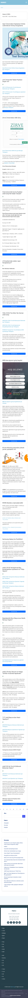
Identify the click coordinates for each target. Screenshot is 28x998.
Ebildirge (4, 933)
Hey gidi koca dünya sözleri (10, 855)
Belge (3, 928)
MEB (3, 955)
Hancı (2, 7)
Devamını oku (14, 73)
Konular (6, 825)
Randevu (4, 957)
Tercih (3, 971)
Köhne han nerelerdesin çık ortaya (12, 851)
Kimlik (3, 949)
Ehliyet (3, 938)
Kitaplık (6, 827)
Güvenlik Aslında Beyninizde (11, 848)
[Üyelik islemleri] (8, 922)
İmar (3, 944)
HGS (3, 965)
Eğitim (3, 935)
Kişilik (3, 951)
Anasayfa (6, 823)
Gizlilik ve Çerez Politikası (15, 995)
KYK (3, 962)
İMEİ (3, 946)
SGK (3, 960)
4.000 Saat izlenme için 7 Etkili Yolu (12, 871)
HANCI (5, 846)
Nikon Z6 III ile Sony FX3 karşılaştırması (13, 857)
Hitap (3, 941)
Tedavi (3, 969)
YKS (3, 976)
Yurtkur (3, 978)
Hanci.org (13, 986)
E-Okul (3, 930)
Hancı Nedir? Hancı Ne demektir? (12, 853)
